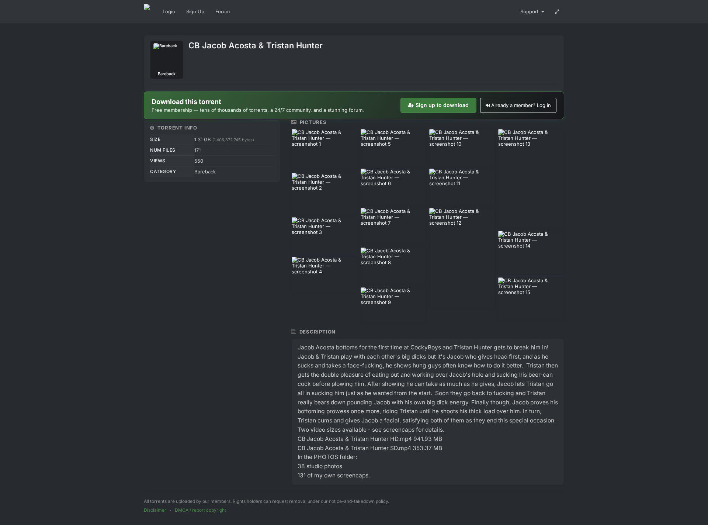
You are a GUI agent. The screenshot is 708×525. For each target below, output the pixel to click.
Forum (222, 11)
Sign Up (195, 11)
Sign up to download (442, 105)
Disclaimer (155, 510)
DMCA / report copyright (200, 510)
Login (169, 11)
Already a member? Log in (521, 105)
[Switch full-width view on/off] (557, 11)
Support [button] (530, 11)
